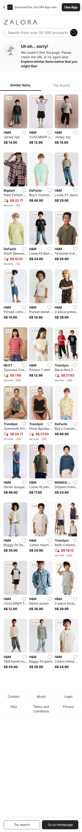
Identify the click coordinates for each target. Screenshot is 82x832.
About (41, 696)
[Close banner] (4, 7)
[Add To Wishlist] (24, 132)
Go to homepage (60, 825)
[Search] (73, 32)
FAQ (14, 707)
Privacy (68, 707)
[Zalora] (41, 22)
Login (68, 696)
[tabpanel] (41, 385)
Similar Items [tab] (20, 85)
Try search (22, 825)
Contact (14, 696)
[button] (41, 7)
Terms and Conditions (41, 709)
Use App (70, 7)
